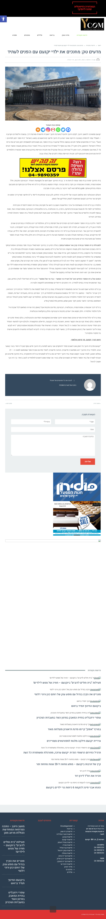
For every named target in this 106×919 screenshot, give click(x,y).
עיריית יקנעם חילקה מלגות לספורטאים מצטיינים (74, 741)
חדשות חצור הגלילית (64, 834)
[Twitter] (63, 129)
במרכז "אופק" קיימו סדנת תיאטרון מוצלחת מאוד (74, 729)
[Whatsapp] (58, 129)
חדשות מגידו (67, 845)
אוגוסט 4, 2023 (86, 60)
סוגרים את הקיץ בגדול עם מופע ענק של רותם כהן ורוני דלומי (67, 694)
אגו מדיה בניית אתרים (88, 914)
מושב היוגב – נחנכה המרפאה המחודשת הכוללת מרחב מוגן (13, 829)
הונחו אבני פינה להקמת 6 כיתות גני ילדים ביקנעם (73, 787)
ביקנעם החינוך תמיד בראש (86, 706)
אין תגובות (70, 60)
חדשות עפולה (67, 853)
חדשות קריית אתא (65, 856)
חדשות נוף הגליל (66, 848)
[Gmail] (53, 129)
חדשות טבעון (67, 837)
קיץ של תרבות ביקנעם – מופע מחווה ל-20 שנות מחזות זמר (68, 764)
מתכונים (69, 869)
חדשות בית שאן (66, 831)
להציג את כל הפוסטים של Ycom (61, 380)
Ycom (93, 60)
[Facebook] (68, 129)
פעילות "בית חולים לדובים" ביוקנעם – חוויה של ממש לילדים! (67, 683)
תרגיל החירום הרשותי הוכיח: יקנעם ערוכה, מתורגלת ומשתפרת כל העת (62, 752)
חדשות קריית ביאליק (64, 859)
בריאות (69, 829)
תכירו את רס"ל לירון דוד (88, 776)
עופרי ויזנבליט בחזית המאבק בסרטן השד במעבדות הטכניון (69, 718)
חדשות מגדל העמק (65, 842)
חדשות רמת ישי (66, 864)
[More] (38, 129)
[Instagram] (48, 129)
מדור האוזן (68, 867)
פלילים (69, 872)
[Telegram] (43, 129)
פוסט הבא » (8, 403)
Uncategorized (66, 826)
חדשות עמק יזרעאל (65, 850)
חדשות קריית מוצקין (64, 861)
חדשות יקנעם (67, 840)
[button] (3, 19)
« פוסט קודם (97, 403)
